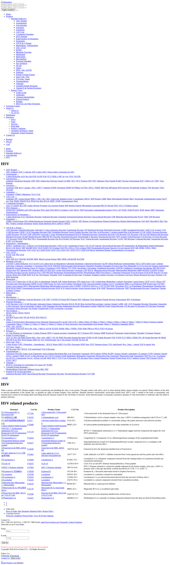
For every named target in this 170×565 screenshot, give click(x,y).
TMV (157, 181)
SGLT (83, 239)
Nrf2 (62, 248)
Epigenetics (20, 41)
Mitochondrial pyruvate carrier (62, 286)
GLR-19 (44, 464)
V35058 (30, 471)
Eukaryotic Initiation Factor (61, 199)
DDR (61, 338)
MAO (25, 286)
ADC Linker (37, 172)
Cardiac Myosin (33, 206)
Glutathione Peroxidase (106, 268)
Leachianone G (47, 477)
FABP (45, 284)
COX (86, 246)
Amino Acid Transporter (32, 354)
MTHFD (145, 270)
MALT (18, 248)
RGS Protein (64, 239)
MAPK (19, 50)
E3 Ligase (39, 365)
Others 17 (108, 324)
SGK (99, 288)
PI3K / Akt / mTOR (24, 70)
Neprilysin (32, 273)
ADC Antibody (12, 172)
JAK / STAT (21, 48)
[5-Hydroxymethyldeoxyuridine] (13, 420)
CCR (164, 230)
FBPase (64, 268)
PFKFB (23, 201)
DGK (50, 266)
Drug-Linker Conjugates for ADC (61, 172)
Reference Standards (120, 324)
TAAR (120, 239)
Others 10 (88, 322)
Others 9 (146, 322)
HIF (60, 176)
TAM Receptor (50, 340)
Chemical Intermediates (25, 97)
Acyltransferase (60, 264)
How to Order (11, 511)
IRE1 (42, 369)
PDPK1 (74, 329)
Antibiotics (17, 246)
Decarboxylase (12, 284)
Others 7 (132, 322)
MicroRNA (154, 221)
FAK (45, 176)
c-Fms (37, 338)
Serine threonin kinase (87, 288)
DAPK (53, 188)
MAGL (90, 270)
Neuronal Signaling (23, 61)
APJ (86, 230)
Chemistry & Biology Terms (22, 131)
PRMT (19, 288)
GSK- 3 (36, 329)
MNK (64, 259)
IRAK (8, 248)
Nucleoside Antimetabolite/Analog (148, 199)
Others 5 (117, 322)
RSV (142, 181)
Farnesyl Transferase (47, 268)
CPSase (158, 282)
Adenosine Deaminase (75, 264)
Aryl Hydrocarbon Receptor (45, 246)
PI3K (80, 329)
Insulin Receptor (151, 338)
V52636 (30, 449)
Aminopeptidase (128, 264)
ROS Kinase (27, 340)
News (13, 119)
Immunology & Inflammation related (139, 246)
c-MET (48, 338)
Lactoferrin (45, 474)
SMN (152, 210)
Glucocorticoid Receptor (101, 217)
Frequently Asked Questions (22, 133)
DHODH (56, 266)
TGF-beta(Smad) (34, 349)
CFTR (150, 354)
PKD (103, 188)
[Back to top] (2, 561)
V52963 (30, 454)
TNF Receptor (153, 188)
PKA (69, 344)
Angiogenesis (21, 23)
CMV (33, 181)
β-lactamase (135, 299)
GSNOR (119, 268)
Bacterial (26, 181)
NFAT (34, 248)
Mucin (92, 250)
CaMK (120, 304)
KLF (17, 259)
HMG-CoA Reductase (133, 284)
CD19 (53, 250)
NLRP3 (46, 248)
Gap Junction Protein (56, 206)
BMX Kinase (26, 338)
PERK (97, 188)
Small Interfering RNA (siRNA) (51, 223)
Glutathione (119, 284)
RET (20, 340)
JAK (143, 221)
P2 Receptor (140, 306)
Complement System (76, 246)
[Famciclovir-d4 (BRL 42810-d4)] (14, 450)
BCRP (110, 354)
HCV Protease (82, 181)
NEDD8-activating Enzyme (17, 273)
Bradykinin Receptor (112, 230)
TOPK (58, 201)
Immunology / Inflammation (27, 45)
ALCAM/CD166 (43, 250)
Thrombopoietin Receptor (16, 250)
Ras (106, 188)
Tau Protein (33, 308)
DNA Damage (21, 36)
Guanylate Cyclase (48, 234)
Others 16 (61, 324)
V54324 (30, 438)
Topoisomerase (67, 201)
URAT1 (160, 358)
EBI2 (49, 232)
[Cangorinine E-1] (8, 438)
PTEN (102, 329)
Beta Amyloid (86, 304)
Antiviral (29, 299)
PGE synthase (80, 248)
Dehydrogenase (24, 284)
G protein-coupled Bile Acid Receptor (124, 232)
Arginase (30, 246)
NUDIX (55, 329)
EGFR (39, 176)
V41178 (30, 489)
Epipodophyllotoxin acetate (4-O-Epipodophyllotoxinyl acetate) (53, 443)
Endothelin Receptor (60, 232)
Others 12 (28, 324)
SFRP (82, 344)
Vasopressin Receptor (159, 239)
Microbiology (21, 59)
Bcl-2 (21, 188)
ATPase (104, 354)
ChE (125, 304)
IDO (53, 270)
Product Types (16, 90)
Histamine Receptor (89, 234)
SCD (33, 275)
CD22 (33, 250)
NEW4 (9, 313)
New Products (21, 63)
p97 (119, 210)
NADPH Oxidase (157, 270)
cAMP (123, 230)
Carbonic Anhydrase (124, 282)
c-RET (39, 188)
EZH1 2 (68, 221)
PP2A (97, 329)
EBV (38, 181)
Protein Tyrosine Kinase (25, 75)
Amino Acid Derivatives (15, 322)
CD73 (77, 250)
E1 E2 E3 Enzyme (144, 266)
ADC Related (21, 21)
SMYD (67, 223)
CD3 (67, 250)
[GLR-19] (5, 464)
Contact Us (10, 135)
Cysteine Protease (40, 333)
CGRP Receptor (12, 232)
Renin (14, 275)
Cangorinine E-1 (47, 438)
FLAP (91, 246)
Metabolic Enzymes (23, 52)
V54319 (30, 484)
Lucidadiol (45, 480)
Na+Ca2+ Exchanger (157, 356)
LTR (140, 234)
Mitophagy (26, 194)
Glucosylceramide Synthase (97, 284)
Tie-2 (59, 340)
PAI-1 (39, 273)
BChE (77, 304)
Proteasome (125, 273)
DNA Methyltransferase (33, 221)
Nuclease (159, 275)
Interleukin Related (103, 250)
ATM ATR (20, 329)
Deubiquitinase (12, 369)
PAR (25, 239)
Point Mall (15, 126)
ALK (23, 176)
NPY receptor (121, 237)
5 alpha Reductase (21, 264)
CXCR (28, 232)
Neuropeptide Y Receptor (88, 237)
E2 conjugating (28, 365)
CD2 (58, 250)
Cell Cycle (20, 32)
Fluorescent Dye (55, 322)
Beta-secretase (97, 304)
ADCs (44, 172)
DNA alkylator (34, 210)
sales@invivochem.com (50, 522)
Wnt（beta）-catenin (130, 344)
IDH (49, 270)
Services (14, 124)
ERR (24, 374)
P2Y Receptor (11, 239)
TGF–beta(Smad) (115, 344)
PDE (113, 286)
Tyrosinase (87, 275)
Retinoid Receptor (48, 288)
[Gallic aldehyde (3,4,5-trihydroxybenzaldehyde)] (14, 456)
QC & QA (15, 113)
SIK (137, 248)
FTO (70, 268)
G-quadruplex (78, 199)
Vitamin (163, 288)
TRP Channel (151, 358)
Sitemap (50, 516)
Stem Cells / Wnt (22, 77)
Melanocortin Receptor (159, 234)
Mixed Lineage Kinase (48, 259)
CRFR (22, 232)
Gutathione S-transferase (132, 268)
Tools (13, 122)
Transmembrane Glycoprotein (122, 250)
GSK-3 (21, 344)
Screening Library (13, 106)
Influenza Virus (103, 181)
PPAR (33, 201)
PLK (28, 201)
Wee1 (76, 201)
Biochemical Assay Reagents (37, 322)
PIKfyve (90, 329)
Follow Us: (5, 553)
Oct (65, 344)
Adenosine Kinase (44, 304)
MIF (23, 248)
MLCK (104, 206)
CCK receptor (155, 230)
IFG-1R (141, 338)
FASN (58, 268)
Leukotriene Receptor (106, 234)
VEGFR (77, 176)
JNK (12, 259)
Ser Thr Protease (42, 275)
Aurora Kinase (24, 199)
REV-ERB (22, 275)
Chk (43, 199)
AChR (28, 282)
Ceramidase (28, 266)
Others (18, 68)
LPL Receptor (132, 234)
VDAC (9, 360)
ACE (23, 217)
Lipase (8, 286)
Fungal (60, 181)
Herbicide (14, 277)
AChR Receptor (30, 304)
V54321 (30, 498)
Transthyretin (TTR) (46, 308)
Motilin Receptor (35, 237)
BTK (34, 176)
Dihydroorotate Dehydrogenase (73, 266)
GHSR (148, 232)
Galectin (98, 246)
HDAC (87, 199)
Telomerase (159, 210)
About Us (10, 108)
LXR (85, 270)
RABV (119, 181)
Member (20, 563)
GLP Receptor (17, 241)
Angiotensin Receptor (75, 230)
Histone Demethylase (111, 221)
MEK (36, 259)
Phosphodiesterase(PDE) (73, 273)
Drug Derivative (71, 324)
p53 (82, 188)
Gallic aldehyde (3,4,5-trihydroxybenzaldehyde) (51, 454)
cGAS (64, 246)
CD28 (59, 246)
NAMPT (77, 286)
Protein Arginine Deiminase (21, 223)
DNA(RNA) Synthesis (59, 210)
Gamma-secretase (60, 333)
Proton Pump (121, 358)
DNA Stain (45, 210)
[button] (18, 170)
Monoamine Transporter (85, 356)
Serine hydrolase (71, 288)
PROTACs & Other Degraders (28, 104)
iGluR (63, 356)
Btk (33, 338)
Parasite (113, 181)
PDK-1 (68, 329)
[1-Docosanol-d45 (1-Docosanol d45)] (14, 414)
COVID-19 (55, 299)
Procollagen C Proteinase (111, 273)
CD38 (72, 250)
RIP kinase (113, 188)
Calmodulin (132, 354)
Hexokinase (147, 268)
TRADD (9, 190)
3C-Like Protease (13, 333)
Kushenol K (46, 471)
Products (9, 16)
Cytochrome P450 (40, 266)
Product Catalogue (18, 128)
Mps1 (131, 199)
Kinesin (98, 199)
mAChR (146, 234)
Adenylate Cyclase (42, 230)
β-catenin (147, 344)
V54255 (30, 464)
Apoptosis (20, 28)
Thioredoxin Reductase (115, 288)
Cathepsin (19, 266)
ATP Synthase (95, 354)
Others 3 (103, 322)
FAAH (39, 284)
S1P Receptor (74, 239)
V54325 (30, 480)
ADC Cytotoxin (25, 172)
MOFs (131, 324)
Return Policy (48, 511)
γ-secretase (68, 308)
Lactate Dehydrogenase (65, 270)
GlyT (47, 356)
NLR (40, 248)
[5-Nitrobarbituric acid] (9, 417)
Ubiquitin (19, 84)
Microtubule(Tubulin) (120, 199)
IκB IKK (9, 317)
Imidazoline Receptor (71, 306)
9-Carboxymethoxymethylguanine (54, 424)
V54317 (30, 443)
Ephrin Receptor (104, 338)
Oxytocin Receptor (159, 237)
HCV (73, 181)
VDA (71, 176)
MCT (14, 360)
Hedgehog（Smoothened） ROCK (38, 344)
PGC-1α (128, 286)
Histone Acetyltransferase (92, 221)
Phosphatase (58, 273)
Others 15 (53, 324)
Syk (66, 176)
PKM (8, 288)
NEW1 (15, 313)
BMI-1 (33, 199)
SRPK (52, 201)
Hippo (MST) (58, 344)
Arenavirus (18, 181)
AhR (59, 282)
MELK (42, 329)
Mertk (163, 338)
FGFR (118, 338)
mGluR (25, 237)
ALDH (105, 264)
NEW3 (27, 313)
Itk (160, 338)
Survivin (125, 188)
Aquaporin (85, 354)
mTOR (48, 329)
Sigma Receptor (92, 239)
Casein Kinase (138, 282)
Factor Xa (34, 268)
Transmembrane (22, 81)
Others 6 (124, 322)
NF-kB (19, 66)
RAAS (140, 217)
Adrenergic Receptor (33, 217)
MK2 (59, 259)
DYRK (89, 338)
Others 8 (139, 322)
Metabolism (20, 54)
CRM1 (22, 356)
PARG (124, 210)
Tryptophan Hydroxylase (72, 275)
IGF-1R (85, 340)
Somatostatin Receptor (108, 239)
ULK (38, 194)
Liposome (79, 270)
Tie (80, 340)
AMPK (9, 221)
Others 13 (36, 324)
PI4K (85, 329)
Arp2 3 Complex (12, 206)
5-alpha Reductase (13, 176)
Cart (8, 144)
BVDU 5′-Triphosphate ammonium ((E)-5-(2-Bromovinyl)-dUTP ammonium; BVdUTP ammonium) (54, 431)
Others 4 (110, 322)
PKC (8, 223)
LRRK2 (18, 194)
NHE (49, 358)
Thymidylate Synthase (138, 188)
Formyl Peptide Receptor (78, 232)
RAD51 (136, 210)
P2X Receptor (82, 358)
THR (146, 217)
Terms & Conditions (14, 516)
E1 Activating (16, 365)
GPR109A (36, 234)
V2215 (30, 420)
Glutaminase (72, 333)
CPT (164, 282)
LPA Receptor (121, 234)
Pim (165, 221)
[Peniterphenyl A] (8, 498)
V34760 (30, 474)
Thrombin (53, 275)
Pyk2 (15, 340)
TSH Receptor (154, 217)
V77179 (30, 432)
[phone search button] (26, 7)
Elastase (155, 266)
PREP (98, 273)
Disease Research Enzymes (144, 275)
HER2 (135, 338)
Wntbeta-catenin (131, 206)
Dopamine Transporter (158, 304)
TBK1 (153, 248)
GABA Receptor (12, 306)
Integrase (98, 299)
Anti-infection (21, 25)
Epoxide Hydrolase (22, 268)
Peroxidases (119, 286)
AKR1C (9, 246)
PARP (130, 210)
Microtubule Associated (91, 206)
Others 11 (20, 324)
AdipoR (54, 282)
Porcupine (76, 344)
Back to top (15, 558)
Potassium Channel (107, 358)
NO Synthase (54, 248)
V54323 (30, 477)
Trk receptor (66, 340)
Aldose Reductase (115, 264)
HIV (90, 181)
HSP (92, 199)
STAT (22, 255)
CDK (38, 199)
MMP (139, 270)
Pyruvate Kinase (137, 273)
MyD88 (29, 248)
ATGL (138, 264)
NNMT (9, 295)
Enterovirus (45, 181)
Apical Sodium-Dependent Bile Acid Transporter (61, 354)
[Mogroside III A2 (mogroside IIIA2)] (14, 490)
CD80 (83, 250)
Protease (157, 333)
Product (9, 563)
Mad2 (109, 199)
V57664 (30, 467)
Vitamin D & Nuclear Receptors (28, 88)
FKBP (68, 188)
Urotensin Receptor (143, 239)
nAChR (43, 358)
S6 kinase (109, 329)
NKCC (54, 358)
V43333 (30, 417)
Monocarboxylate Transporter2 (132, 356)
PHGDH (49, 273)
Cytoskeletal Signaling (25, 34)
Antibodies (20, 95)
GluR (44, 306)
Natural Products (22, 99)
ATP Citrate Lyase (148, 264)
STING (148, 248)
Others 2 (95, 322)
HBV (69, 181)
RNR (142, 210)
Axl (12, 338)
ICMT (8, 241)
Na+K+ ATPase (33, 358)
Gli (65, 181)
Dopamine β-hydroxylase (113, 266)
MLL (162, 221)
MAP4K (30, 259)
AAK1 (21, 304)
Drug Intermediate (86, 324)
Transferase (154, 288)
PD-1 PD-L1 (89, 188)
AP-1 (24, 246)
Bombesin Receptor (96, 230)
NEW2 (21, 313)
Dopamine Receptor (39, 232)
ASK (16, 188)
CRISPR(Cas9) (22, 210)
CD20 (62, 250)
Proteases (19, 72)
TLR (29, 250)
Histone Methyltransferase (130, 221)
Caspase (27, 188)
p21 (7, 201)
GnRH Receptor (12, 234)
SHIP (103, 288)
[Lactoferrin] (6, 474)
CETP (146, 282)
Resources (10, 117)
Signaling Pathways (19, 19)
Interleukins (159, 246)
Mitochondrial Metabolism (126, 270)
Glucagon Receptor (159, 232)
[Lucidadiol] (6, 480)
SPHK (141, 248)
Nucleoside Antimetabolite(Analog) (98, 210)
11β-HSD (10, 264)
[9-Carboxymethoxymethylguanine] (14, 426)
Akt (7, 329)
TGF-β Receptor (48, 349)
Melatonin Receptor (14, 237)
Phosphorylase (160, 286)
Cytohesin (46, 188)
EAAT (27, 356)
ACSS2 (35, 282)
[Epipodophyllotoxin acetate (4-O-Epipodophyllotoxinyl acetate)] (14, 445)
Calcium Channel (110, 304)
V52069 (30, 460)
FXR (74, 268)
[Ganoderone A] (8, 460)
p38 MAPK (72, 259)
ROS (120, 188)
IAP (73, 188)
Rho (41, 201)
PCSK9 (107, 286)
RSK (82, 259)
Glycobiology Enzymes (123, 275)
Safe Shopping (23, 511)
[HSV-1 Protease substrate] (12, 467)
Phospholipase (89, 273)
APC (16, 199)
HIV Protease (33, 270)
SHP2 (34, 340)
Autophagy (20, 30)
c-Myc (33, 188)
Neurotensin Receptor (107, 237)
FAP (87, 250)
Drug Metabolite (129, 266)
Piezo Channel (94, 358)
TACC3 (121, 206)
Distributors (10, 115)
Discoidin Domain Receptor (74, 338)
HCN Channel (55, 356)
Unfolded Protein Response (27, 86)
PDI (44, 273)
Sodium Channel (138, 358)
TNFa (161, 188)
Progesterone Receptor (55, 374)
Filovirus (53, 181)
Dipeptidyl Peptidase (94, 266)
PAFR (20, 239)
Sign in (9, 142)
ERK (8, 259)
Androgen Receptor (50, 217)
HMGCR (43, 270)
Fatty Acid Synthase (64, 284)
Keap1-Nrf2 (18, 317)
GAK (71, 210)
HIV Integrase (22, 270)
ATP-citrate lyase (83, 282)
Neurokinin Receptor (69, 237)
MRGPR (45, 237)
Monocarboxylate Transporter (107, 356)
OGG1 (115, 210)
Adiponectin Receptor (92, 264)
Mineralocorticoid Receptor (126, 217)
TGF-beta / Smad (23, 79)
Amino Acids (21, 93)
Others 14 (44, 324)
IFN (123, 246)
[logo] (6, 2)
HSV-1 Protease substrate (51, 467)
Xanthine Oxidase (99, 275)
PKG (34, 239)
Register (9, 139)
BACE (72, 304)
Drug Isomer (98, 324)
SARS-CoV (149, 181)
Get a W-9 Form (40, 516)
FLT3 (49, 176)
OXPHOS (86, 286)
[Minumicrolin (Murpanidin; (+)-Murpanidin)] (14, 485)
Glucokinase (81, 268)
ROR (29, 275)
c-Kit (43, 338)
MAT (147, 221)
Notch (107, 306)
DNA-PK (28, 329)
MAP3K (22, 259)
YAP (141, 344)
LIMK (103, 199)
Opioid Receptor (134, 237)
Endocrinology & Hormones (27, 39)
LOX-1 (75, 322)
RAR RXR (148, 273)
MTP (146, 356)
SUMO (49, 365)
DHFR (33, 284)
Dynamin (43, 206)
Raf (78, 259)
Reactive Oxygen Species (120, 248)
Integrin (72, 206)
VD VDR (91, 374)
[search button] (17, 10)
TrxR (60, 275)
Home (8, 14)
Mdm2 (77, 188)
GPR (113, 217)
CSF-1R (55, 338)
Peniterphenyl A (47, 498)
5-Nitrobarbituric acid (49, 417)
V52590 (30, 494)
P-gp (64, 358)
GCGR (142, 232)
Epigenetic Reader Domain (54, 221)
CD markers (142, 354)
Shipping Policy (36, 511)
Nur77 (164, 199)
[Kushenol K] (11, 471)
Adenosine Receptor (26, 230)
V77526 (30, 413)
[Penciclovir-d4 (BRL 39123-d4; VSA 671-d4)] (14, 495)
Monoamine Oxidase (88, 306)
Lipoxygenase (17, 286)
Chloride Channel (160, 354)
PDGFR (9, 340)
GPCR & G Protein (23, 43)
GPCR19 (23, 234)
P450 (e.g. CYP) (97, 286)
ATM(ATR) (10, 210)
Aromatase (62, 217)
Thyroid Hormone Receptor (75, 374)
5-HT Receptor (12, 230)
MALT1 (43, 317)
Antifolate (10, 199)
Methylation (20, 57)
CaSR (147, 230)
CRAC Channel (12, 356)
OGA (33, 194)
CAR (92, 282)
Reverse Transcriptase (131, 181)
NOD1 (32, 317)
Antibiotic (10, 181)
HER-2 (55, 176)
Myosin (110, 206)
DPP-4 (50, 333)
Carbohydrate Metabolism (105, 282)
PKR (89, 248)
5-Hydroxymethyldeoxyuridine (53, 420)
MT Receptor (55, 237)
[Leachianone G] (8, 477)
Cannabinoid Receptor (135, 230)
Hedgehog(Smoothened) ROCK (68, 234)
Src (63, 176)
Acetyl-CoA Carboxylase (43, 264)
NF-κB (26, 317)
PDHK (61, 329)
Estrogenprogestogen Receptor (79, 217)
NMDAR (101, 306)
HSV (94, 181)
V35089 (30, 425)
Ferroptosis (61, 188)
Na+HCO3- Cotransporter (16, 358)
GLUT (111, 284)
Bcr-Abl (29, 176)
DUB (8, 365)
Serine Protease (130, 333)
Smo (87, 344)
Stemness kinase (101, 344)
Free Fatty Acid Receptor (99, 232)
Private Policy (27, 516)
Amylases (110, 275)
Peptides (19, 101)
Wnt (153, 344)
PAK (11, 201)
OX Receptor (146, 237)
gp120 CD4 (67, 322)
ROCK (46, 201)
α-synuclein (59, 308)
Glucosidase (91, 268)
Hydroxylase (152, 284)
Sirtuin (147, 210)
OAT (60, 358)
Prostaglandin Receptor (46, 239)
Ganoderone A (47, 460)
